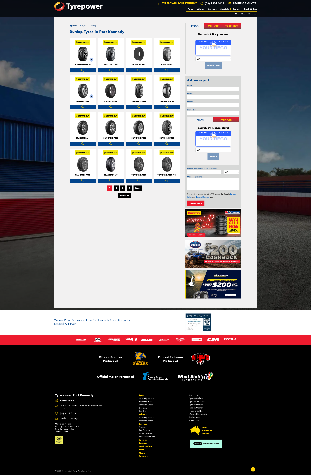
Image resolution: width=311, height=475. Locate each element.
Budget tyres (194, 417)
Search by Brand (146, 405)
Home (74, 25)
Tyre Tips (142, 411)
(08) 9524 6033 (214, 3)
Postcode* (191, 110)
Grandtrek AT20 (110, 138)
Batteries (142, 427)
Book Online (250, 9)
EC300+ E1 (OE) (138, 64)
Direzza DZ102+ (111, 64)
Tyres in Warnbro (196, 408)
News (243, 14)
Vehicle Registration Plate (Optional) (202, 168)
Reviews (252, 14)
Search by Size (145, 401)
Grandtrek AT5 (111, 175)
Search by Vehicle (146, 398)
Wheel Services (145, 433)
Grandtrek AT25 (166, 138)
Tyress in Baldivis (196, 411)
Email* (190, 101)
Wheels (200, 9)
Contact (236, 9)
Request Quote (196, 203)
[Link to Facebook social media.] (253, 469)
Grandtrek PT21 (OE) (166, 175)
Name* (190, 85)
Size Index (193, 395)
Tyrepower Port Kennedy (179, 3)
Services (212, 9)
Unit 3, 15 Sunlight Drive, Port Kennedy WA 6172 (81, 407)
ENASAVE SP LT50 (167, 101)
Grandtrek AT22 (138, 138)
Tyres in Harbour (196, 398)
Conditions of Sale (84, 471)
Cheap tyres (194, 420)
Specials (224, 9)
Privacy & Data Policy (69, 471)
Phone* (190, 93)
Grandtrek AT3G (82, 175)
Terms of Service (202, 197)
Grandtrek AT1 (83, 138)
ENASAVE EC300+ (139, 101)
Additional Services (147, 436)
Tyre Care (143, 408)
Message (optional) (195, 177)
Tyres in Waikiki (196, 404)
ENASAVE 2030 (82, 101)
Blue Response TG (83, 64)
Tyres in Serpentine (197, 401)
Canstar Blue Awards (198, 414)
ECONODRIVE (166, 64)
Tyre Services (144, 430)
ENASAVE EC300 (110, 101)
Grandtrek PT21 (138, 175)
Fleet (237, 14)
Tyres (190, 9)
